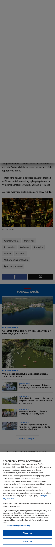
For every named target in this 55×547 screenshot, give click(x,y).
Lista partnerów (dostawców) (16, 525)
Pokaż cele (27, 541)
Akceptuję (27, 533)
